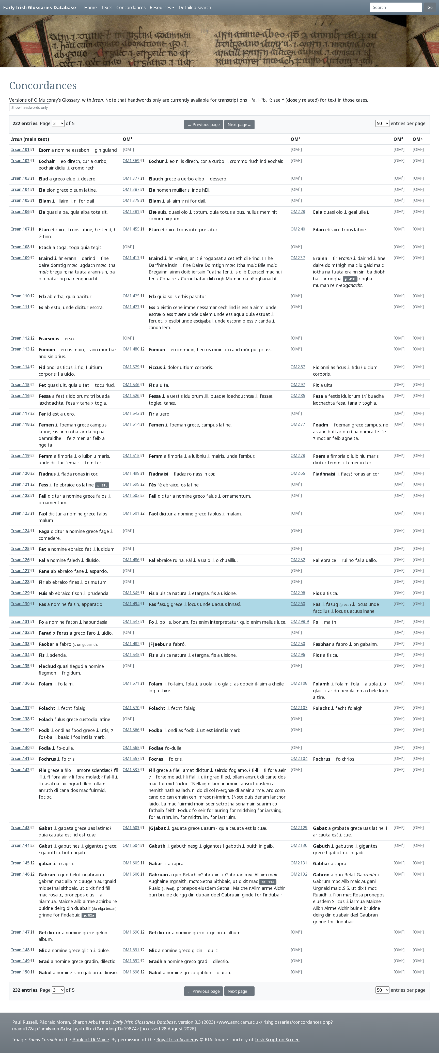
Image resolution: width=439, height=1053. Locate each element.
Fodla (45, 748)
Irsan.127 (20, 570)
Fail (42, 496)
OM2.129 (299, 827)
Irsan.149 (20, 961)
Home (90, 7)
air (64, 777)
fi (48, 777)
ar (192, 258)
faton (72, 622)
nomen (163, 190)
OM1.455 (131, 229)
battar (320, 279)
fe (69, 438)
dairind (364, 258)
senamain (246, 804)
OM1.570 (131, 707)
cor (203, 161)
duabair (82, 908)
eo (63, 161)
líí (40, 777)
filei (176, 770)
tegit (96, 247)
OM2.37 (298, 258)
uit (63, 385)
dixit (90, 888)
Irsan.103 (20, 178)
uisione (228, 593)
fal (358, 560)
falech (73, 560)
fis (213, 593)
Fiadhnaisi (324, 474)
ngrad (75, 784)
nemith (156, 790)
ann (63, 432)
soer (210, 804)
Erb (42, 296)
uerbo (187, 179)
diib (242, 272)
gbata (340, 828)
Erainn (180, 258)
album (45, 939)
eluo (70, 179)
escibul (203, 321)
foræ (161, 777)
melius (269, 622)
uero (69, 414)
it (196, 258)
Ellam (45, 201)
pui (254, 349)
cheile (278, 684)
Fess (43, 485)
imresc (204, 797)
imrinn (222, 797)
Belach (189, 875)
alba (63, 212)
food (76, 730)
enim (204, 622)
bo (162, 622)
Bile (261, 265)
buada (103, 396)
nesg (193, 846)
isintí (219, 730)
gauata (179, 828)
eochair (46, 168)
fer (98, 463)
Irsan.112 (20, 338)
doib (186, 272)
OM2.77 (298, 424)
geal (352, 212)
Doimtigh (214, 265)
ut (202, 730)
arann (94, 272)
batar (52, 279)
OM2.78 (298, 455)
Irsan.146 (20, 874)
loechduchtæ (240, 396)
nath (169, 790)
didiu (60, 168)
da (88, 432)
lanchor (278, 797)
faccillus (321, 611)
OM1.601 (131, 513)
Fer (42, 414)
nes (76, 846)
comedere (49, 538)
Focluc (184, 810)
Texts (106, 7)
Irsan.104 (20, 189)
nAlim (254, 888)
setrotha (225, 804)
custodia (88, 719)
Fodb (44, 730)
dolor (173, 367)
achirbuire (106, 901)
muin (189, 349)
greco (59, 179)
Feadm (320, 425)
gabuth (178, 846)
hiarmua (47, 901)
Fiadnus (47, 474)
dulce (103, 950)
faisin (73, 604)
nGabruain (209, 875)
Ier (226, 272)
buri (153, 895)
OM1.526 (131, 395)
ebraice (58, 229)
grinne (45, 915)
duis (249, 797)
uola (207, 684)
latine (90, 190)
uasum (208, 828)
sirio (77, 972)
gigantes (94, 846)
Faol (153, 514)
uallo (371, 560)
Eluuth (156, 179)
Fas (42, 604)
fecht (66, 708)
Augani (368, 881)
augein (89, 881)
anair (245, 790)
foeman (67, 425)
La (163, 804)
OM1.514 (131, 424)
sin (104, 272)
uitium (95, 367)
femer (352, 463)
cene (178, 307)
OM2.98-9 (300, 621)
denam (262, 797)
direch (73, 161)
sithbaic (69, 888)
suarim (264, 804)
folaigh (355, 708)
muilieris (181, 190)
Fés (152, 485)
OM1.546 (131, 384)
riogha (334, 279)
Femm (46, 456)
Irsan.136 (20, 683)
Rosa (358, 895)
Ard (270, 790)
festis (62, 396)
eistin (166, 307)
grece (170, 179)
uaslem (263, 784)
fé (159, 485)
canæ (271, 777)
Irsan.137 (20, 707)
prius (60, 356)
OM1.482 (131, 643)
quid (244, 622)
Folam (45, 684)
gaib (268, 846)
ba (112, 272)
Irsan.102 (20, 160)
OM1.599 (131, 484)
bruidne (372, 908)
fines (74, 582)
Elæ (152, 212)
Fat (42, 549)
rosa (53, 895)
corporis (47, 374)
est (55, 414)
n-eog (349, 285)
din (70, 908)
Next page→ (239, 124)
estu (55, 307)
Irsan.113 (20, 349)
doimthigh (336, 265)
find (100, 888)
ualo (205, 560)
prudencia (98, 593)
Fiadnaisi (158, 474)
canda (264, 321)
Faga (44, 531)
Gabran (47, 875)
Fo (41, 622)
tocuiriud (104, 385)
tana (85, 403)
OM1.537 (131, 769)
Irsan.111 (20, 307)
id (49, 414)
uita (164, 385)
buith (252, 846)
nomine (63, 150)
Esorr (44, 150)
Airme (330, 908)
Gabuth (157, 846)
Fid (42, 367)
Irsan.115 (20, 384)
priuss (265, 349)
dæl (354, 915)
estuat (263, 314)
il (256, 684)
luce (281, 622)
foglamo (238, 770)
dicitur (81, 307)
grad (202, 961)
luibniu (89, 456)
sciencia (58, 655)
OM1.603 (131, 827)
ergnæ (227, 790)
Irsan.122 (20, 495)
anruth (46, 790)
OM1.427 (131, 307)
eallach (183, 790)
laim (175, 201)
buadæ (218, 396)
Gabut (46, 846)
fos (194, 622)
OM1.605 (131, 863)
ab (50, 296)
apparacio (92, 604)
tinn (47, 236)
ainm (175, 272)
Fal (42, 560)
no (385, 425)
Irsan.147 (20, 932)
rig (62, 279)
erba (59, 296)
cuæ (91, 835)
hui (278, 272)
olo (184, 212)
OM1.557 (131, 758)
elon (50, 190)
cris (71, 759)
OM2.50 (298, 643)
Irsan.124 (20, 530)
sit (104, 212)
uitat (84, 385)
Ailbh (318, 908)
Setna (206, 881)
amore (83, 770)
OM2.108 (299, 683)
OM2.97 (298, 384)
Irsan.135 (20, 665)
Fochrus (47, 759)
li (73, 777)
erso (69, 338)
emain (181, 797)
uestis (176, 396)
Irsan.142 (20, 769)
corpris (321, 374)
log (152, 691)
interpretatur (203, 229)
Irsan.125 (20, 548)
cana (64, 790)
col (212, 790)
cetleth (235, 258)
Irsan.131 (20, 621)
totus (226, 212)
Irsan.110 (20, 296)
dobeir (247, 684)
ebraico (76, 549)
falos (101, 496)
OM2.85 (298, 395)
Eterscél (256, 272)
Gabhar (321, 863)
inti (84, 737)
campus (98, 425)
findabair (344, 922)
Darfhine (158, 265)
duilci (213, 950)
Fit (152, 385)
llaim (63, 201)
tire (320, 697)
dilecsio (220, 961)
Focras (156, 759)
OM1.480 (131, 349)
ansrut (252, 777)
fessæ (266, 396)
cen (192, 797)
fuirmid (97, 790)
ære (182, 314)
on (79, 644)
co (274, 804)
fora (55, 777)
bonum (180, 622)
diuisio (92, 560)
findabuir (70, 915)
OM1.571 (131, 683)
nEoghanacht (263, 279)
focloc (45, 797)
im (179, 349)
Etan (44, 229)
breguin (58, 272)
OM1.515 (131, 455)
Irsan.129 (20, 593)
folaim (342, 684)
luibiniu (358, 456)
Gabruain (231, 895)
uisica (165, 593)
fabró (179, 644)
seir (202, 810)
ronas (79, 474)
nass (197, 474)
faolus (214, 514)
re (332, 285)
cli (56, 790)
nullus (252, 212)
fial (107, 777)
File (42, 770)
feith (170, 810)
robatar (76, 432)
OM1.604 (131, 845)
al (168, 201)
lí (113, 777)
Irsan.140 (20, 747)
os (69, 349)
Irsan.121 (20, 484)
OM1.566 (131, 729)
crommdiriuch (244, 161)
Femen (46, 425)
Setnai (223, 888)
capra (67, 863)
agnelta (350, 438)
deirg (59, 908)
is (182, 161)
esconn (234, 321)
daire (44, 265)
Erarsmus (49, 338)
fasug (163, 604)
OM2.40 (298, 229)
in (362, 463)
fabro (65, 644)
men (81, 438)
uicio (69, 374)
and (42, 356)
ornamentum (52, 502)
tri (92, 396)
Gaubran (368, 915)
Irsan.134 (20, 654)
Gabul (45, 972)
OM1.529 (131, 367)
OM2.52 (298, 559)
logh (383, 691)
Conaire (168, 279)
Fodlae (156, 748)
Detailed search (195, 7)
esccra (96, 307)
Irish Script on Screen (277, 1039)
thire (165, 691)
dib (42, 279)
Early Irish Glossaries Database (39, 7)
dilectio (108, 961)
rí (350, 432)
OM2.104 (299, 758)
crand (234, 349)
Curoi (186, 279)
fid (81, 367)
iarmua (357, 901)
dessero (218, 179)
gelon (101, 932)
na (70, 272)
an (368, 474)
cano (154, 797)
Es (41, 307)
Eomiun (157, 349)
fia (346, 474)
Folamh (321, 684)
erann (70, 258)
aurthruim (167, 817)
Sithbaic (222, 881)
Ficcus (155, 367)
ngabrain (91, 875)
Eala (317, 212)
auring (221, 810)
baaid (64, 737)
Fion (337, 895)
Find (169, 888)
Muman (234, 279)
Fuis (43, 593)
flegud (76, 666)
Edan (318, 229)
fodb (189, 730)
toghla (369, 403)
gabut (64, 846)
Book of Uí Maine (90, 1039)
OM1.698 (131, 972)
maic (352, 265)
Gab (366, 875)
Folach (46, 719)
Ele (42, 190)
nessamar (207, 307)
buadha (376, 396)
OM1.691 (131, 950)
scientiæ (100, 770)
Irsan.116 (20, 395)
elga (101, 908)
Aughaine (158, 881)
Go (430, 7)
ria (69, 279)
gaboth (49, 852)
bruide (165, 895)
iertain (198, 272)
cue (347, 835)
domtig (58, 265)
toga (61, 247)
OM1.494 (131, 603)
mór (245, 349)
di (246, 258)
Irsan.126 (20, 559)
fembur (246, 456)
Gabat (46, 828)
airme (258, 790)
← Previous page (203, 124)
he (270, 258)
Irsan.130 (20, 603)
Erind (254, 258)
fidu (356, 367)
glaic (226, 684)
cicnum (156, 219)
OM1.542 (131, 413)
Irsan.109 (20, 258)
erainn (351, 272)
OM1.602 (131, 495)
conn (280, 790)
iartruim (226, 817)
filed (86, 784)
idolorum (78, 396)
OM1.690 (131, 932)
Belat (349, 875)
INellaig (198, 784)
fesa (70, 403)
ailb (68, 881)
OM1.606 (131, 874)
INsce (237, 797)
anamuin (230, 784)
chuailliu (228, 560)
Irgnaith (177, 881)
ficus (67, 367)
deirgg (180, 895)
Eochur (156, 161)
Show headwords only (29, 107)
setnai (53, 888)
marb (99, 737)
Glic (43, 950)
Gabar (155, 863)
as (59, 367)
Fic (316, 367)
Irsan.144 (20, 845)
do (336, 691)
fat (88, 549)
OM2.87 (298, 367)
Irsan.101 (20, 149)
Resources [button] (160, 7)
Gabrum (321, 881)
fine (105, 258)
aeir (282, 770)
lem (166, 327)
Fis (151, 593)
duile (68, 748)
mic (77, 881)
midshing (246, 810)
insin (172, 265)
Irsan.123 (20, 513)
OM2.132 (299, 874)
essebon (80, 150)
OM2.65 (298, 473)
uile (362, 212)
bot (66, 852)
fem (89, 463)
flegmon (47, 673)
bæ (112, 349)
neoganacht (85, 279)
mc (230, 265)
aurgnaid (106, 881)
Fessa (45, 396)
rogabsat (213, 258)
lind (232, 307)
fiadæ (180, 474)
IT (264, 258)
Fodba (155, 730)
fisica (332, 593)
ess (245, 307)
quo (64, 875)
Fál (189, 560)
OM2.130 (299, 845)
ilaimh (356, 691)
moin (78, 349)
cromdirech (83, 168)
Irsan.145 (20, 863)
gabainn (368, 644)
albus (238, 212)
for (82, 201)
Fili (152, 770)
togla (100, 403)
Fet (42, 385)
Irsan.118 (20, 424)
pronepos (75, 895)
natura (179, 593)
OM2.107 (299, 707)
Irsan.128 (20, 581)
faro (91, 633)
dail (201, 201)
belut (75, 875)
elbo (199, 179)
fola (189, 684)
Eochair (47, 161)
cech (222, 307)
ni (178, 161)
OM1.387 (131, 189)
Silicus (338, 901)
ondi (51, 367)
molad (92, 777)
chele (372, 691)
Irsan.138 (20, 719)
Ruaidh (320, 895)
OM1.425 (131, 296)
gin (98, 150)
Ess (152, 307)
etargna (200, 593)
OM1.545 (131, 593)
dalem (206, 314)
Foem (319, 456)
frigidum (71, 673)
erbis (183, 296)
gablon (90, 972)
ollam (99, 784)
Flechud (47, 666)
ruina (178, 560)
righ (220, 279)
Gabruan (158, 875)
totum (200, 212)
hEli (205, 190)
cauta (325, 835)
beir (344, 691)
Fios (317, 593)
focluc (181, 784)
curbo (100, 161)
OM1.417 (131, 258)
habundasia (95, 622)
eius (90, 895)
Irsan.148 (20, 950)
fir (60, 258)
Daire (197, 265)
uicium (371, 367)
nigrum (171, 219)
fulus (59, 719)
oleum (76, 190)
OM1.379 (131, 200)
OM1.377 (131, 178)
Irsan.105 (20, 200)
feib (96, 438)
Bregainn (158, 272)
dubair (203, 895)
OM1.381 (131, 211)
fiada (66, 474)
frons (73, 229)
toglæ (155, 403)
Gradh (155, 961)
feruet (155, 321)
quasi (52, 212)
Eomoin (47, 349)
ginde (248, 895)
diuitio (223, 972)
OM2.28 (298, 211)
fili (107, 888)
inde (196, 190)
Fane (44, 571)
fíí (116, 770)
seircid (221, 770)
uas (91, 828)
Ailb (345, 881)
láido (154, 804)
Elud (43, 179)
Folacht (47, 708)
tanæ (169, 403)
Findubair (272, 895)
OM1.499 (131, 473)
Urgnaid (321, 888)
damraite (369, 432)
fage (104, 531)
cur (86, 161)
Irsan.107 (20, 229)
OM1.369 (131, 160)
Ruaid (155, 888)
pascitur (197, 296)
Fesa (318, 396)
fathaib (156, 810)
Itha (241, 265)
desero (88, 179)
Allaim (261, 875)
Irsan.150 (20, 972)
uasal (47, 784)
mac (269, 272)
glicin (87, 950)
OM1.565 (131, 747)
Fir (151, 414)
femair (72, 463)
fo (60, 684)
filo (68, 770)
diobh (379, 272)
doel (215, 895)
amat (188, 770)
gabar (45, 863)
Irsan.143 (20, 827)
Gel (42, 932)
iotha (318, 272)
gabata (65, 828)
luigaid (366, 265)
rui (344, 560)
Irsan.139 (20, 729)
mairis (218, 456)
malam (234, 514)
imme (190, 307)
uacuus (219, 604)
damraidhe (50, 438)
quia (75, 212)
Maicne (65, 901)
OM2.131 (299, 863)
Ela (42, 212)
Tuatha (214, 272)
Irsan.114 (20, 367)
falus (211, 496)
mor (103, 349)
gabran (46, 881)
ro (189, 474)
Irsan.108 (20, 247)
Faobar (46, 644)
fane (79, 571)
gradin (91, 961)
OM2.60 (298, 603)
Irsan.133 (20, 643)
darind (88, 258)
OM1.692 (131, 961)
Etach (45, 247)
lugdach (87, 265)
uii (203, 777)
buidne (46, 908)
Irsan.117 (20, 413)
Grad (44, 961)
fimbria (65, 456)
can (170, 797)
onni (324, 367)
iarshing (273, 810)
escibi (174, 321)
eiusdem (207, 888)
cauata (56, 835)
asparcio (98, 571)
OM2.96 (298, 593)
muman (321, 285)
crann (92, 349)
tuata (81, 272)
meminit (268, 212)
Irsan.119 (20, 455)
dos (74, 790)
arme (267, 888)
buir (354, 908)
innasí (234, 604)
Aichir (279, 888)
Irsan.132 (20, 632)
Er (345, 258)
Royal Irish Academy (177, 1039)
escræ (155, 314)
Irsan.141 (20, 758)
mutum (98, 582)
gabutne (344, 846)
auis (162, 212)
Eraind (46, 258)
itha (111, 265)
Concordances (131, 7)
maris (103, 456)
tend (106, 229)
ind (263, 161)
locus (193, 604)
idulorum (193, 396)
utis (104, 730)
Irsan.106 (20, 211)
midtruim (198, 817)
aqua (239, 314)
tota (95, 212)
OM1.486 (131, 559)
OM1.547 (131, 621)
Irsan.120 (20, 473)
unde (68, 307)
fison (77, 593)
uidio (106, 633)
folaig (79, 708)
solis (172, 296)
